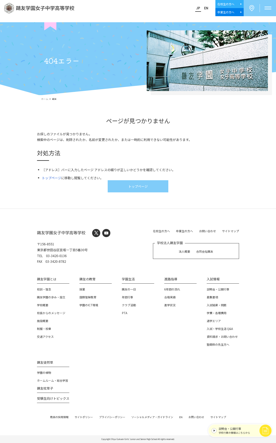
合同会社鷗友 (204, 251)
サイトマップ (230, 231)
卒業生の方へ (184, 231)
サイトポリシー (84, 417)
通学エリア (214, 321)
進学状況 (170, 305)
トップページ (51, 177)
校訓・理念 (44, 289)
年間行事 (127, 297)
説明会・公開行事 (218, 289)
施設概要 (42, 321)
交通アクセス (45, 337)
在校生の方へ (161, 231)
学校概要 (42, 305)
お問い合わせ (207, 231)
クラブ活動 (129, 305)
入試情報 (213, 279)
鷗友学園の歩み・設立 (51, 297)
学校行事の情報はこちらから (234, 430)
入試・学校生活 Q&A (220, 329)
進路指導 (170, 279)
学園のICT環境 (88, 305)
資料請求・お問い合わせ (222, 337)
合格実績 (170, 297)
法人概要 (184, 251)
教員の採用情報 (59, 417)
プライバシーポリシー (112, 417)
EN (206, 7)
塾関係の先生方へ (218, 344)
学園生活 (128, 279)
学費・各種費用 (216, 313)
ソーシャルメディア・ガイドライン (152, 417)
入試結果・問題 (216, 305)
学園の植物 (44, 373)
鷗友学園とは (46, 279)
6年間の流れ (172, 289)
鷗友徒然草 (45, 362)
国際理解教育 (87, 297)
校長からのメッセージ (51, 313)
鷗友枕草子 (45, 388)
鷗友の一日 (129, 289)
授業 (82, 289)
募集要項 (212, 297)
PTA (124, 313)
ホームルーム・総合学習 (52, 380)
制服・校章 (44, 329)
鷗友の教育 (87, 279)
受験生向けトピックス (53, 398)
